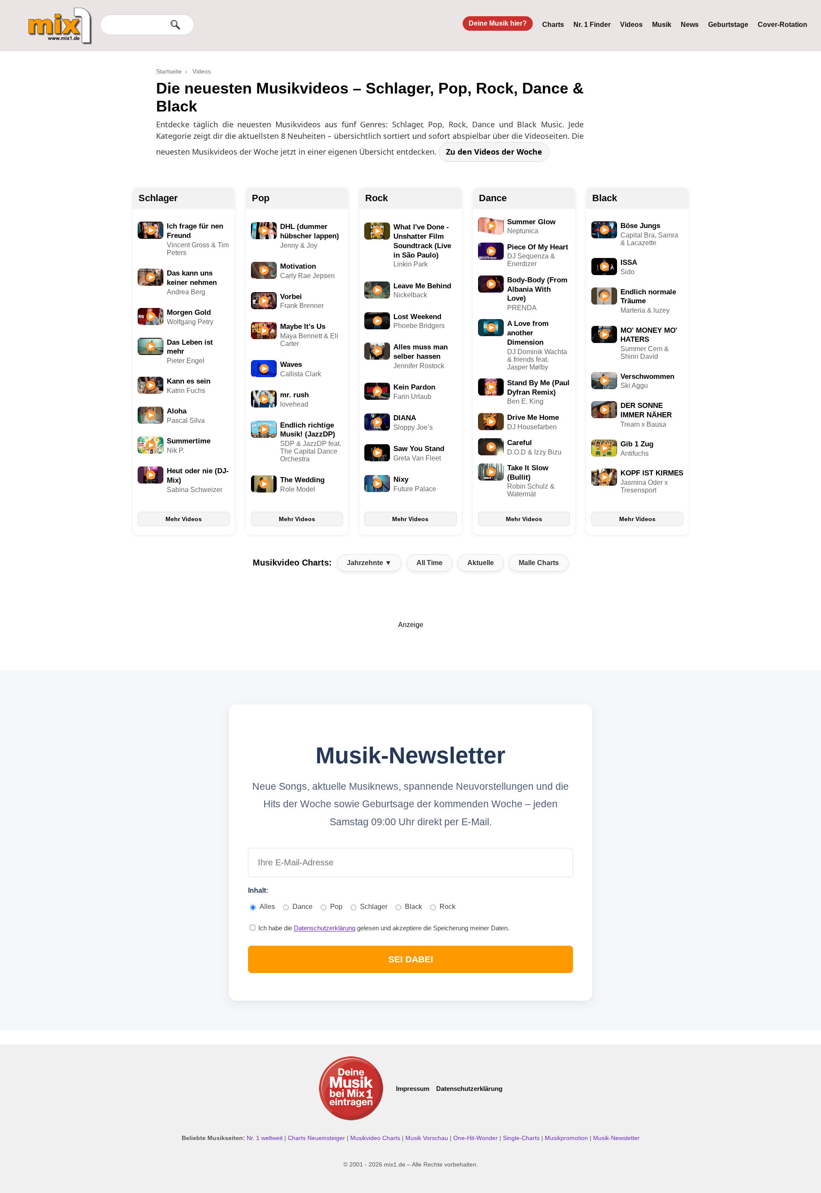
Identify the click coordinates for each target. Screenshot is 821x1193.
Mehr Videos (183, 519)
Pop (260, 198)
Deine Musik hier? (498, 23)
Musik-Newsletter (616, 1137)
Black (604, 198)
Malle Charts (539, 562)
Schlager (158, 198)
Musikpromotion (567, 1137)
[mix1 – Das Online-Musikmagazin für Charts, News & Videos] (56, 20)
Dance (493, 198)
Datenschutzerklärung (324, 928)
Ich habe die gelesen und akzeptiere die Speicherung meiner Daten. (383, 928)
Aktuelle (480, 562)
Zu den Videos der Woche (494, 152)
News (690, 24)
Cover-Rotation (782, 24)
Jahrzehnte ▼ (369, 562)
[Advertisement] (410, 648)
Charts (553, 24)
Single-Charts (522, 1137)
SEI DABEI (410, 959)
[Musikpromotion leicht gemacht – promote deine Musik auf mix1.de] (351, 1088)
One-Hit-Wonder (476, 1137)
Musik (661, 24)
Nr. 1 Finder (592, 24)
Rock (376, 198)
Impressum (412, 1088)
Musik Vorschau (427, 1137)
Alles (267, 906)
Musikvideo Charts (376, 1137)
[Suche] (175, 25)
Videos (631, 24)
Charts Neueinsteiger (317, 1137)
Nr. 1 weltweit (265, 1137)
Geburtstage (728, 24)
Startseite (169, 71)
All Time (429, 562)
